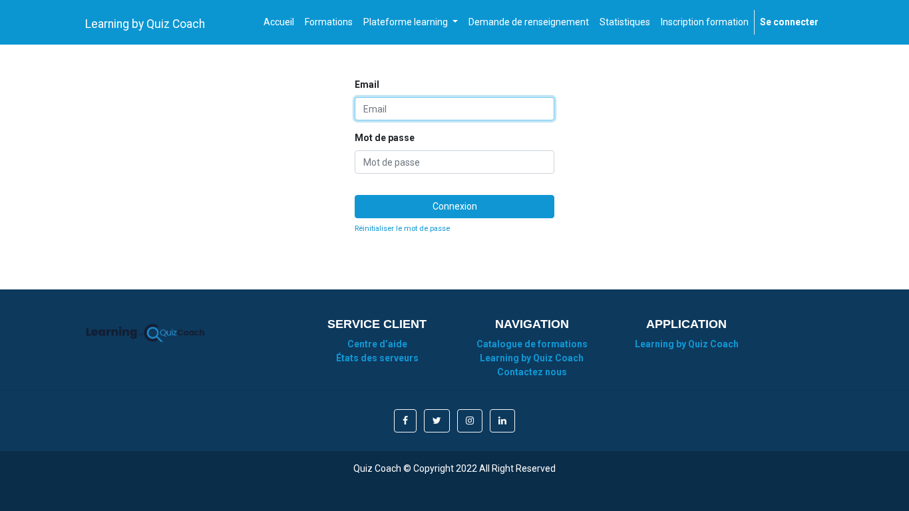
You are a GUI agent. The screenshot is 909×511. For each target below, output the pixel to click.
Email (367, 84)
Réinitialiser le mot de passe (402, 228)
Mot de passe (385, 137)
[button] (405, 420)
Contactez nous (532, 372)
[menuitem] (278, 22)
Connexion (455, 206)
